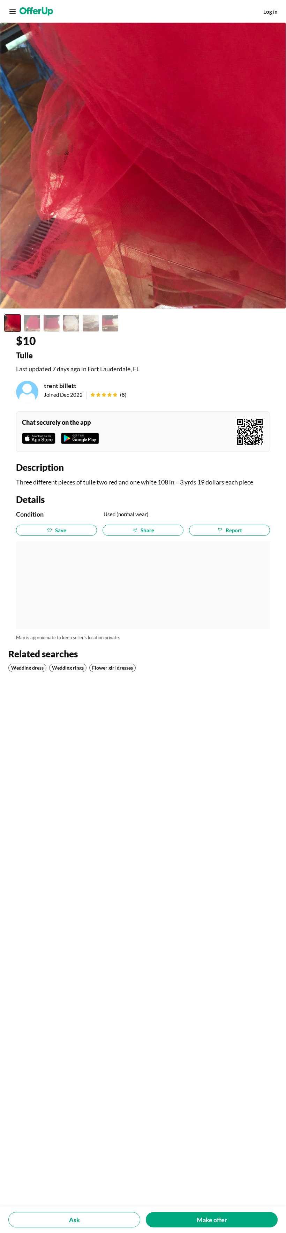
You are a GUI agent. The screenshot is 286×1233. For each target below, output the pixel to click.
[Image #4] (71, 323)
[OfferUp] (36, 11)
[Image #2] (32, 323)
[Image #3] (51, 323)
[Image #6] (110, 323)
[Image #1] (12, 323)
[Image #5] (90, 323)
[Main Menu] (12, 11)
